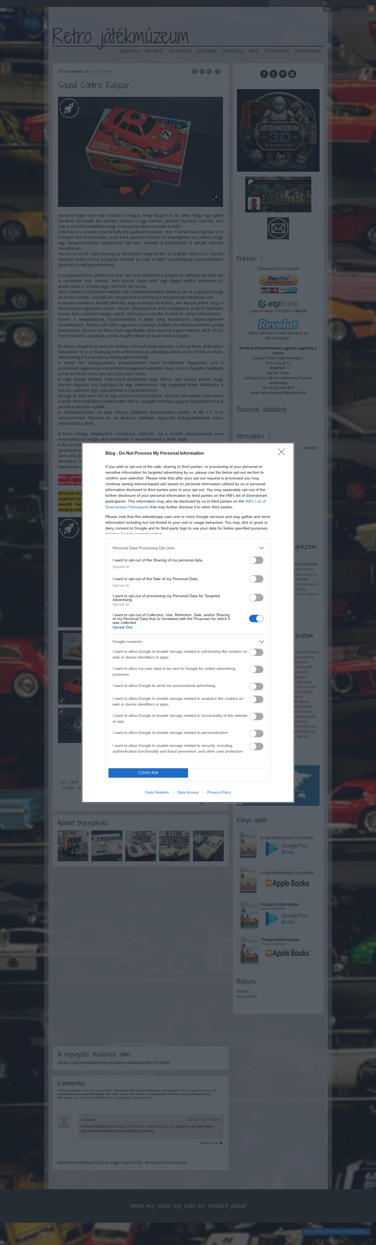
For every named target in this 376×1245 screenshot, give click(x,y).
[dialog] (188, 622)
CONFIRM (148, 773)
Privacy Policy (219, 792)
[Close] (283, 453)
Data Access (188, 792)
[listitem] (188, 548)
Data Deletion (157, 792)
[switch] (256, 560)
